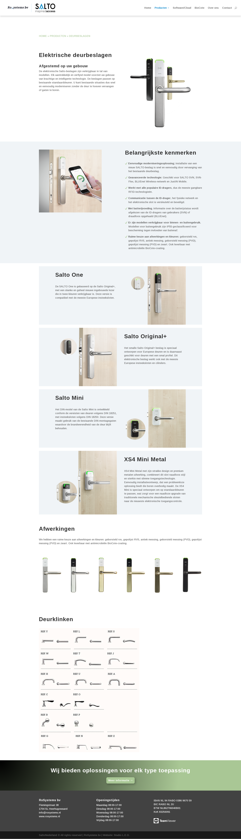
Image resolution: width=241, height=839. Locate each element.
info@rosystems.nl (50, 812)
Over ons (213, 8)
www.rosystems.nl (49, 816)
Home (147, 8)
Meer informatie (118, 780)
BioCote (199, 8)
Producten (161, 8)
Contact (227, 8)
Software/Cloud (182, 8)
